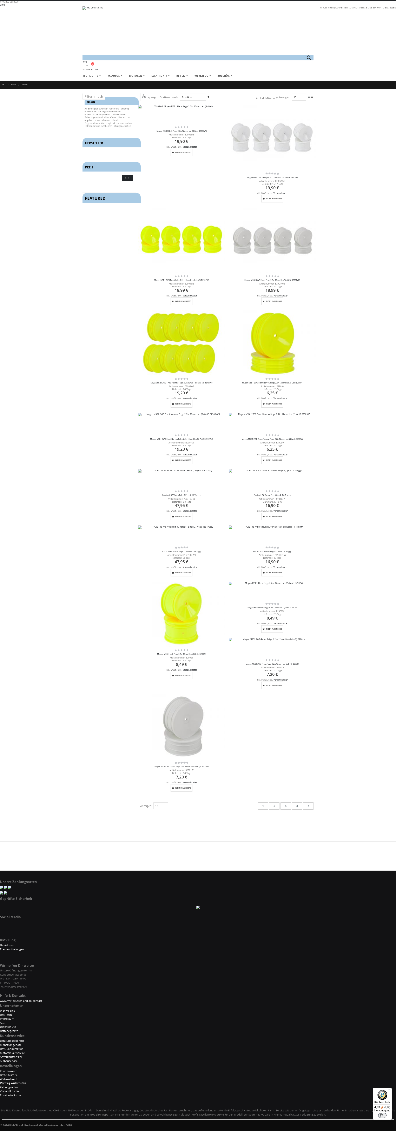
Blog (84, 61)
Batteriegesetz (9, 1031)
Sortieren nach (169, 97)
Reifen (13, 85)
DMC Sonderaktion (12, 1049)
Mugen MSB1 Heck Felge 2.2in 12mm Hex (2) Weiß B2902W (272, 608)
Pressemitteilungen (12, 949)
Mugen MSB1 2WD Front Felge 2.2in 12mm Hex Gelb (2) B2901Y (272, 664)
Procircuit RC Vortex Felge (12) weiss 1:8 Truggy (181, 551)
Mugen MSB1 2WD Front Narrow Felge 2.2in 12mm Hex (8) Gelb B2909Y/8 (181, 383)
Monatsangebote (10, 1045)
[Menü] (389, 1090)
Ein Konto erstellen (384, 7)
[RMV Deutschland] (198, 30)
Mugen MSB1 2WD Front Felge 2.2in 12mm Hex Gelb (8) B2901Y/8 (181, 280)
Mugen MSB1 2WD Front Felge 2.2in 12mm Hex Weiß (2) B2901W (181, 766)
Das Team (6, 1015)
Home (3, 85)
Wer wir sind (7, 1010)
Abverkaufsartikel (11, 1057)
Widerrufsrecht (9, 1079)
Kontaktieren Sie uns (360, 7)
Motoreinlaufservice (12, 1053)
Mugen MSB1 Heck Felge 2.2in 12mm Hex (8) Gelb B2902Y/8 (182, 131)
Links (2, 5)
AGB (2, 1023)
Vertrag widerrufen (13, 1083)
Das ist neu (7, 945)
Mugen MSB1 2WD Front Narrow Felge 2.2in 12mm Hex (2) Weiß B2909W (272, 439)
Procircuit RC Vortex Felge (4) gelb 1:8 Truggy (272, 495)
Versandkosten (190, 147)
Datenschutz (8, 1027)
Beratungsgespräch (12, 1041)
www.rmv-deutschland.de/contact (21, 1001)
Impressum (7, 1018)
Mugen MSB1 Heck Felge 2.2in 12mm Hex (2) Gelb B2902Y (181, 654)
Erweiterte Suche (10, 1095)
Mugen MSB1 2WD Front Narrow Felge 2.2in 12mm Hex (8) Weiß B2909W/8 (181, 439)
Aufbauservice (9, 1061)
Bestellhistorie (9, 1075)
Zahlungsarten (9, 1087)
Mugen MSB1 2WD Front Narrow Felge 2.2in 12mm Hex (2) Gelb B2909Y (272, 383)
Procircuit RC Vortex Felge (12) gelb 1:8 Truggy (181, 495)
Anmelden (342, 7)
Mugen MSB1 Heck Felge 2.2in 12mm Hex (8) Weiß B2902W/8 (272, 177)
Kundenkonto (8, 1071)
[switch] (382, 1115)
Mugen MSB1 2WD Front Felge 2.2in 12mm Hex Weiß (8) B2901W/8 (272, 280)
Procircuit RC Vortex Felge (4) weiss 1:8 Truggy (272, 551)
